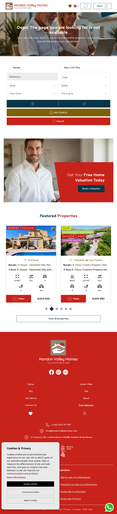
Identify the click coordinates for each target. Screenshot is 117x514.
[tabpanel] (31, 264)
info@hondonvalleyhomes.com (61, 431)
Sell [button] (86, 391)
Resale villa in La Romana (72, 491)
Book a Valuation (91, 188)
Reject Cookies (30, 500)
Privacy (67, 509)
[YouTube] (65, 372)
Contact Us (31, 405)
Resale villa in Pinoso (70, 498)
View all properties (58, 318)
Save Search (60, 112)
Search (60, 121)
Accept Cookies (30, 484)
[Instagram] (58, 372)
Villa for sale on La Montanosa (75, 477)
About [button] (86, 398)
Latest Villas (86, 384)
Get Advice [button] (31, 398)
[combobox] (84, 77)
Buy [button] (31, 391)
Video (21, 298)
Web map (87, 509)
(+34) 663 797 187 (61, 424)
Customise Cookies (30, 492)
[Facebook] (51, 372)
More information (16, 477)
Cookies (77, 509)
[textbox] (85, 77)
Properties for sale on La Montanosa (78, 484)
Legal (59, 509)
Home (31, 384)
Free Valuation (86, 405)
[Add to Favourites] (53, 229)
